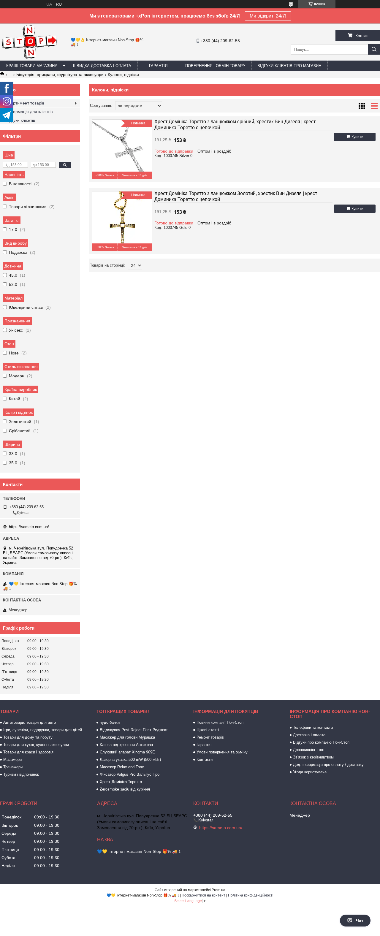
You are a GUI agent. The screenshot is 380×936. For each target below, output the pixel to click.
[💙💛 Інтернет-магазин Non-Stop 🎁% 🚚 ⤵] (29, 58)
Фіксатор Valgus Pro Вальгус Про (129, 774)
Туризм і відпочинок (21, 774)
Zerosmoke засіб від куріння (125, 789)
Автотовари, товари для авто (29, 722)
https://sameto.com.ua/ (29, 527)
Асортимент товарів (25, 103)
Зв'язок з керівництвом (313, 757)
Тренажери (13, 767)
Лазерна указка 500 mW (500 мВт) (130, 759)
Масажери (12, 759)
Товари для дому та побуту (28, 737)
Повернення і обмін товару (215, 66)
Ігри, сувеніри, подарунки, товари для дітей (42, 730)
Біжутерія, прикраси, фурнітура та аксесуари (60, 74)
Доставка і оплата (309, 735)
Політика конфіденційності (250, 895)
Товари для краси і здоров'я (28, 752)
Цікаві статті (208, 730)
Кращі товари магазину (31, 66)
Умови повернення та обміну (222, 752)
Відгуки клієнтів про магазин (289, 66)
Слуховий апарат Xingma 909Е (127, 752)
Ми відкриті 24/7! (268, 15)
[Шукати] (374, 49)
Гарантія (158, 66)
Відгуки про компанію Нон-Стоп (321, 742)
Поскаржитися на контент (203, 895)
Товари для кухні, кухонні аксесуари (36, 744)
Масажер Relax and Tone (122, 767)
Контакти (205, 759)
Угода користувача (310, 772)
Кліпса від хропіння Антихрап (126, 744)
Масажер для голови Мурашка (127, 737)
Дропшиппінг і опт (309, 749)
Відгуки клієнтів (20, 120)
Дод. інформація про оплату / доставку (328, 764)
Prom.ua (218, 890)
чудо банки (110, 722)
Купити (357, 137)
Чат (359, 920)
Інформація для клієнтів (29, 111)
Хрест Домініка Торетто (121, 782)
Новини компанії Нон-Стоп (220, 722)
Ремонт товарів (210, 737)
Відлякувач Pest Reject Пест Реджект (134, 730)
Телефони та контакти (313, 727)
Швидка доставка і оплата (102, 66)
